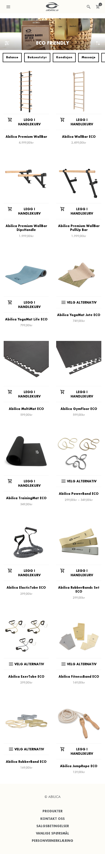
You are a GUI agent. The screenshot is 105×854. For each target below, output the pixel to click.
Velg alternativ (81, 302)
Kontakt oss (52, 819)
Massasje (88, 57)
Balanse (12, 57)
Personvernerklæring (52, 841)
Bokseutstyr (37, 57)
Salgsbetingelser (52, 826)
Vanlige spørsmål (52, 833)
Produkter (52, 811)
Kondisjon (64, 57)
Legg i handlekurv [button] (29, 122)
